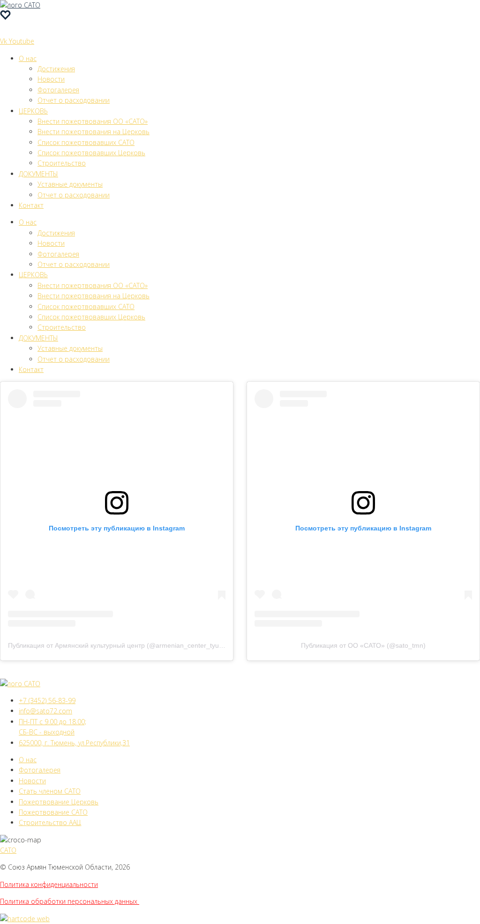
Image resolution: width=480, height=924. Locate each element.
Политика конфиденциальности (49, 884)
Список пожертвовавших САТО (86, 142)
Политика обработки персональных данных (69, 901)
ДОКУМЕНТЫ (38, 173)
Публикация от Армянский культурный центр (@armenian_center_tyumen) (121, 645)
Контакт (31, 205)
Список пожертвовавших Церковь (91, 152)
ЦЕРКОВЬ (33, 110)
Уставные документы (70, 184)
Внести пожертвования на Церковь (94, 131)
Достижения (56, 68)
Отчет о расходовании (74, 100)
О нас (28, 58)
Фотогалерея (58, 89)
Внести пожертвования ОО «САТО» (93, 121)
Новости (51, 79)
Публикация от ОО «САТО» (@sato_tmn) (363, 645)
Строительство (62, 163)
